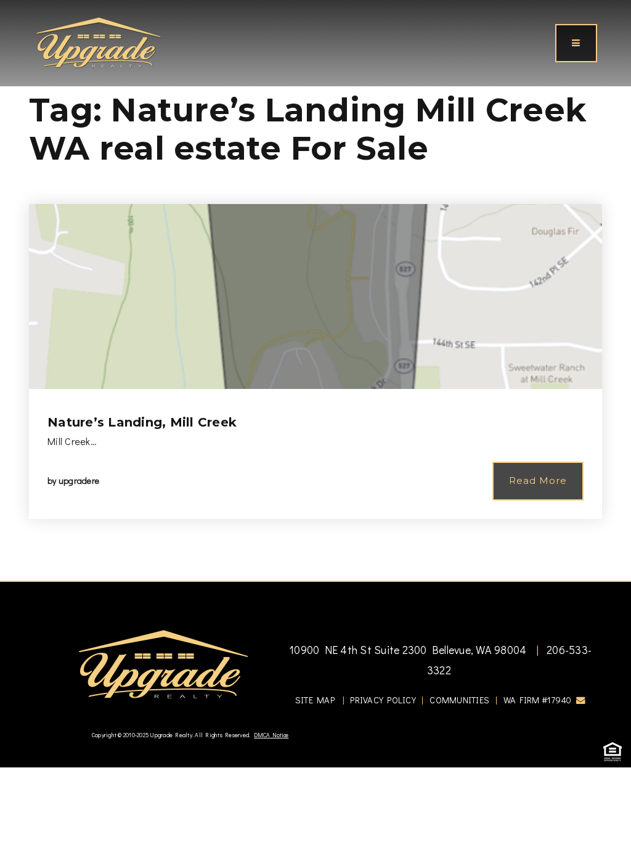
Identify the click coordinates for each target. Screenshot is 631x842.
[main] (315, 290)
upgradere (79, 480)
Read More (538, 480)
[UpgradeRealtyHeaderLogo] (163, 663)
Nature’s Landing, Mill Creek (142, 422)
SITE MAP (315, 700)
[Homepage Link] (98, 41)
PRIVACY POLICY (383, 700)
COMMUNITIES (459, 700)
